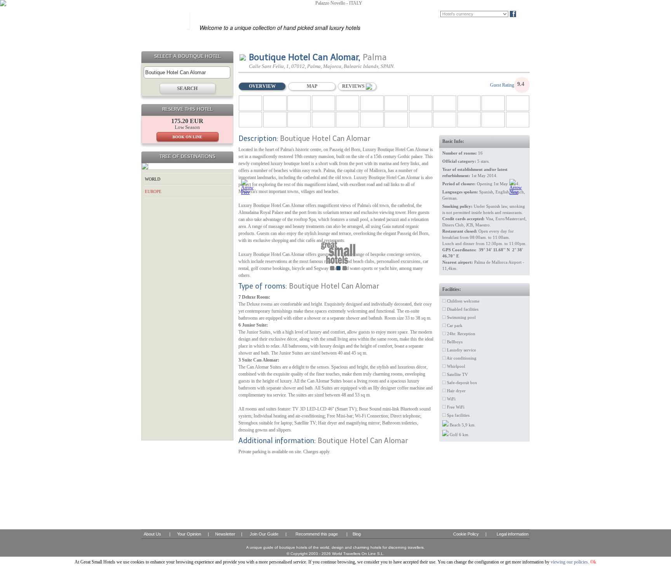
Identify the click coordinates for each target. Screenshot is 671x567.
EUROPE (153, 191)
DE (435, 14)
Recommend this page (317, 534)
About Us (152, 534)
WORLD (152, 179)
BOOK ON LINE (187, 137)
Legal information (512, 534)
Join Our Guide (264, 534)
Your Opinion (189, 534)
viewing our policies (569, 562)
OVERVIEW (262, 86)
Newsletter (225, 534)
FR (424, 14)
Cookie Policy (466, 534)
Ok (593, 562)
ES (413, 14)
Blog (526, 14)
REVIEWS (354, 86)
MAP (312, 86)
